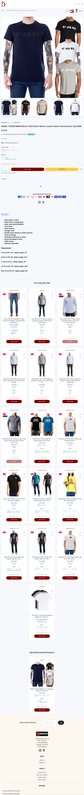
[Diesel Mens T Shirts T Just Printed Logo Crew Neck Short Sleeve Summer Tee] (70, 424)
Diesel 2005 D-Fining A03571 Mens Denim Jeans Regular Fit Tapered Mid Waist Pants (14, 320)
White (8, 150)
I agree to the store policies (9, 173)
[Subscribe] (61, 723)
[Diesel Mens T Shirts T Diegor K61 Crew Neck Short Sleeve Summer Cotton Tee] (70, 484)
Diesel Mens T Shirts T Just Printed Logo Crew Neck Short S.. (70, 439)
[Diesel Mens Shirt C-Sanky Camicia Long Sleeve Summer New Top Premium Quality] (70, 304)
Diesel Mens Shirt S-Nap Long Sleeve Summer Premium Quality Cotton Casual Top (70, 380)
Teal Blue (44, 445)
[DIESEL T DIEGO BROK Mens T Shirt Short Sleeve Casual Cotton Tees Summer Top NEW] (42, 674)
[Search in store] (78, 4)
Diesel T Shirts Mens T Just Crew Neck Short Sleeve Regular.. (14, 499)
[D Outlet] (3, 4)
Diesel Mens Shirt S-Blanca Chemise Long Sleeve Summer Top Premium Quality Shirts (42, 320)
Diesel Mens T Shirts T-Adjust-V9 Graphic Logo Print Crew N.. (42, 499)
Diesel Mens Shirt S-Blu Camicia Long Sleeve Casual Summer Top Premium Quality (14, 380)
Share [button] (4, 179)
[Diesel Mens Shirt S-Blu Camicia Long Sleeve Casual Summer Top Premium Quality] (14, 364)
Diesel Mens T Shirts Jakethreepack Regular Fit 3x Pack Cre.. (42, 616)
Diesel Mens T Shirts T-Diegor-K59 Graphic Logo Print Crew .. (14, 558)
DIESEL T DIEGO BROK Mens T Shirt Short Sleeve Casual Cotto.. (42, 689)
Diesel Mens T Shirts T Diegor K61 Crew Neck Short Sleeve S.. (70, 499)
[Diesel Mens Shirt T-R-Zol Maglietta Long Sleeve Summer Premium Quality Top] (42, 364)
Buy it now (62, 169)
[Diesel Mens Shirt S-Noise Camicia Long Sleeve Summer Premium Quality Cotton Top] (14, 424)
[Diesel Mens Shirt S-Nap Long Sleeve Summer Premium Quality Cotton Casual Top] (70, 364)
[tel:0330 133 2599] (75, 4)
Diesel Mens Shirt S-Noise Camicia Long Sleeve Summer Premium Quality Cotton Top (14, 440)
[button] (80, 57)
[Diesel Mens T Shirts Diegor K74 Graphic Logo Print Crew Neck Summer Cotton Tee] (42, 424)
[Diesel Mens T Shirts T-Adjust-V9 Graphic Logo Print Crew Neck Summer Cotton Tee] (42, 484)
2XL (47, 450)
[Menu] (82, 4)
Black (13, 150)
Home (2, 10)
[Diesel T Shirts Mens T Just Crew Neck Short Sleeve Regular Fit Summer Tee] (14, 484)
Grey (18, 150)
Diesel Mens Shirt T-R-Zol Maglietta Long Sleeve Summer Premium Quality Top (42, 380)
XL (14, 157)
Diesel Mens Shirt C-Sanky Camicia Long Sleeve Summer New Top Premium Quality (70, 320)
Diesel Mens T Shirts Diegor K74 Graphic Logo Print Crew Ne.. (42, 439)
